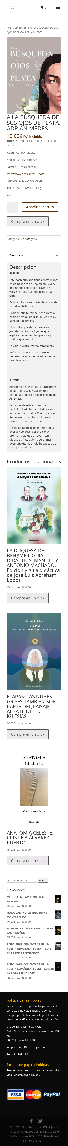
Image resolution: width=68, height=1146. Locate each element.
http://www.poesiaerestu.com (25, 174)
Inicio (10, 27)
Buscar (43, 880)
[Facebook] (31, 1121)
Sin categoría (22, 27)
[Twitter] (40, 1121)
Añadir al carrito (40, 206)
